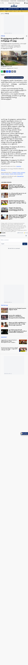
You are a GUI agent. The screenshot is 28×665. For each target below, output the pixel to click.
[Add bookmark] (26, 36)
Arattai (15, 174)
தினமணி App (20, 176)
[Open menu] (1, 3)
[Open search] (3, 3)
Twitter (18, 172)
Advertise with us (8, 33)
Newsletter (18, 166)
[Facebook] (7, 71)
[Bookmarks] (25, 3)
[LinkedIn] (10, 71)
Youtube (3, 174)
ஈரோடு (3, 36)
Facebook (14, 172)
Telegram (7, 174)
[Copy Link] (15, 71)
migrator (3, 74)
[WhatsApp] (2, 71)
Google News (20, 174)
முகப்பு (5, 8)
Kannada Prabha (13, 0)
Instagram (23, 172)
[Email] (12, 71)
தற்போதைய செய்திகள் (13, 8)
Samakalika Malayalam (21, 0)
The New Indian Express (5, 0)
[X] (4, 71)
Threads (11, 174)
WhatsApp (3, 170)
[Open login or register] (27, 3)
